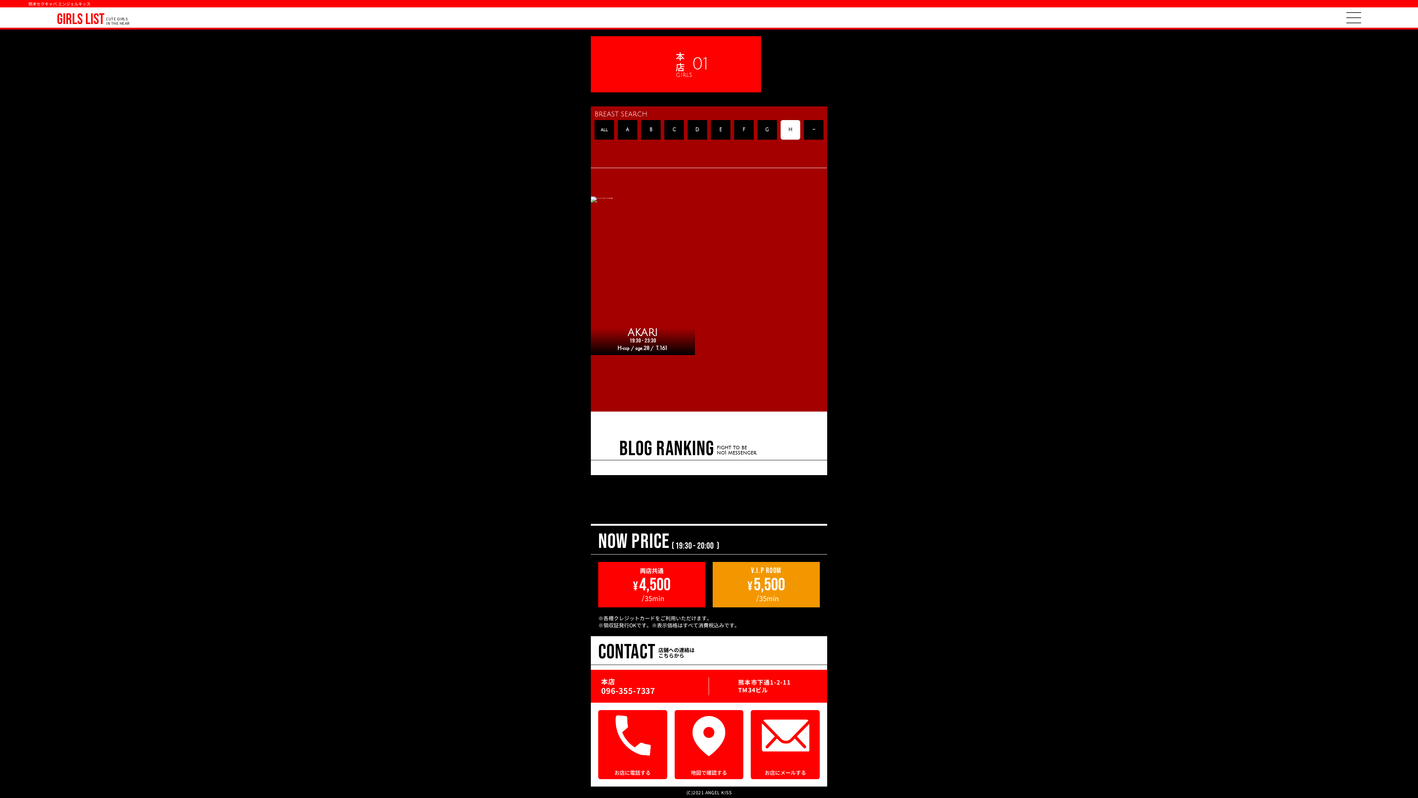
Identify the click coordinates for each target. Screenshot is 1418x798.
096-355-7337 (628, 690)
